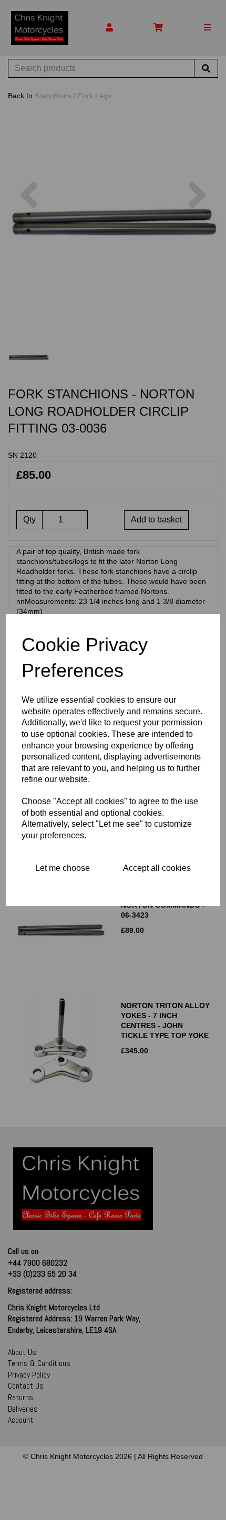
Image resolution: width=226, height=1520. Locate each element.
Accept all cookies (157, 868)
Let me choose (62, 868)
